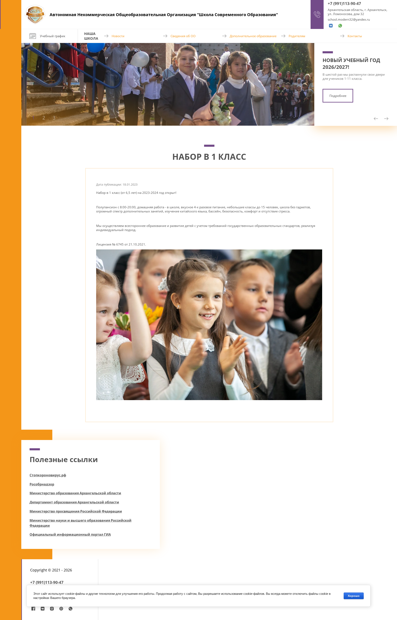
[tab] (33, 127)
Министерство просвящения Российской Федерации (76, 511)
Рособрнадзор (42, 484)
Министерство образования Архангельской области (75, 493)
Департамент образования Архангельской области (74, 502)
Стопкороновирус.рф (48, 475)
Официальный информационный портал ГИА (70, 534)
